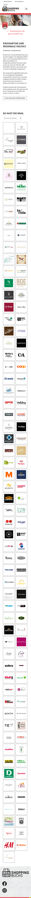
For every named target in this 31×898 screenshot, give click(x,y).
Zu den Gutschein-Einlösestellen (15, 98)
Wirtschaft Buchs (19, 1)
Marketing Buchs (8, 1)
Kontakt (6, 4)
